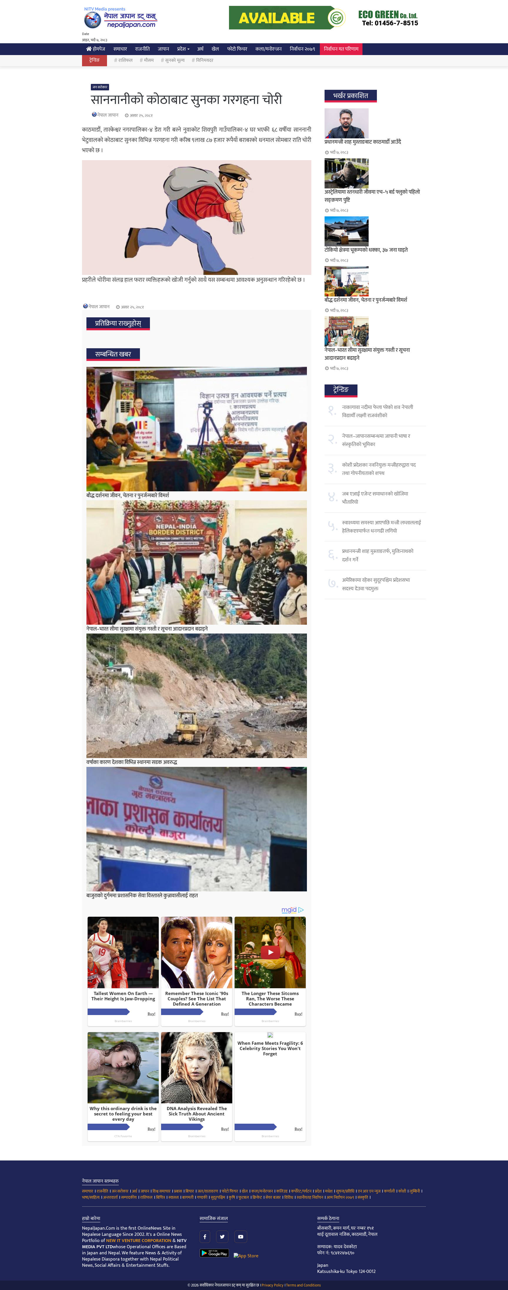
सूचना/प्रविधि (345, 1191)
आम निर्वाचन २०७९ (340, 1197)
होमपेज (98, 49)
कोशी (402, 1191)
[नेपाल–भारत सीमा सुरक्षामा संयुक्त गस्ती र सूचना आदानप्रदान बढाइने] (196, 562)
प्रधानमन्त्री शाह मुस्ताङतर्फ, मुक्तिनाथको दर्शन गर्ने (377, 555)
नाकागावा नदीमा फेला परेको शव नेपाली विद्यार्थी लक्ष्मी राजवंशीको (377, 411)
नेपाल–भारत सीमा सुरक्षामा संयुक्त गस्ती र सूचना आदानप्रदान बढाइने (147, 629)
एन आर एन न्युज (369, 1191)
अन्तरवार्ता (110, 1197)
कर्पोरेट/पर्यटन (301, 1191)
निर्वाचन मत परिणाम (341, 49)
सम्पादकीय (129, 1197)
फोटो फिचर (237, 49)
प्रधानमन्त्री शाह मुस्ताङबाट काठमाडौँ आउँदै (363, 142)
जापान (163, 49)
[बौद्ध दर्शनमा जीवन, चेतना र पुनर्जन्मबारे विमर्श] (196, 429)
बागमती (187, 1197)
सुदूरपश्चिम (218, 1197)
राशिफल (125, 60)
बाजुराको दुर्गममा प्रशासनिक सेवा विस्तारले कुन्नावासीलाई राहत (142, 895)
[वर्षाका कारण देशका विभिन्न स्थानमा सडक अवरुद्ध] (196, 696)
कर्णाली (389, 1191)
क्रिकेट (257, 1197)
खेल (215, 49)
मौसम (149, 60)
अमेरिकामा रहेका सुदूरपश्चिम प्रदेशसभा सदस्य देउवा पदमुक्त (376, 584)
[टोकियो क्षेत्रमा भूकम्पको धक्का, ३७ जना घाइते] (375, 231)
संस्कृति (362, 1197)
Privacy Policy (272, 1285)
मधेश (328, 1191)
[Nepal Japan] (121, 17)
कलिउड (282, 1191)
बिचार (190, 1191)
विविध (288, 1197)
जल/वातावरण (208, 1191)
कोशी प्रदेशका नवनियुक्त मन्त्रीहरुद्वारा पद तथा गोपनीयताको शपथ (379, 469)
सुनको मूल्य (175, 60)
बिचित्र (160, 1197)
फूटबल (243, 1197)
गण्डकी (202, 1197)
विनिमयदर (204, 60)
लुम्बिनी (415, 1191)
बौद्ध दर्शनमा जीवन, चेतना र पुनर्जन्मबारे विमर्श (127, 495)
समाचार (120, 49)
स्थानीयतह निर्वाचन (310, 1197)
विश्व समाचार (162, 1191)
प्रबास (178, 1191)
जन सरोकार (100, 87)
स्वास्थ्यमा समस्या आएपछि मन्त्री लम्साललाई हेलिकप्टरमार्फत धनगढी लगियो (381, 526)
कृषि (232, 1197)
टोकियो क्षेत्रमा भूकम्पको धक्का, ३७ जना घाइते (366, 250)
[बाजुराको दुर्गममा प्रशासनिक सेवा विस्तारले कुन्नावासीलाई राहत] (196, 829)
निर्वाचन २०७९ (302, 49)
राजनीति (142, 49)
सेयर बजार (273, 1197)
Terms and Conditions (303, 1285)
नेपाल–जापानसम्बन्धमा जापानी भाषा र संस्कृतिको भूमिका (376, 440)
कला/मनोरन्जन (268, 49)
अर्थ (200, 49)
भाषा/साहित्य (91, 1197)
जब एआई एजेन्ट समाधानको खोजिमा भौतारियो (375, 498)
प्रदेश (181, 49)
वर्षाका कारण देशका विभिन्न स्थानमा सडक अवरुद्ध (131, 762)
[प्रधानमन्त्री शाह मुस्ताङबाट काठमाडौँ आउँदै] (375, 123)
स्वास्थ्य (173, 1197)
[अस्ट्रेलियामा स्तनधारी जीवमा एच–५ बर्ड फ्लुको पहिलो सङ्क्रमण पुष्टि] (375, 173)
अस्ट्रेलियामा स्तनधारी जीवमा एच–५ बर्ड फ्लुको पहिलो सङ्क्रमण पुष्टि (372, 196)
